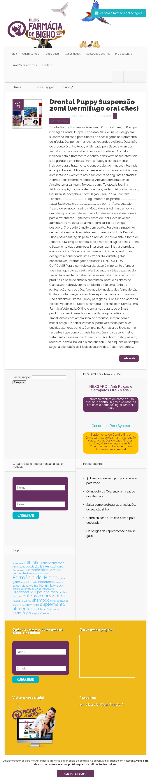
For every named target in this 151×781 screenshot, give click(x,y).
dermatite (19, 573)
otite (33, 592)
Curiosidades (73, 53)
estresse (44, 573)
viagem (35, 613)
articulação (32, 566)
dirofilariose (33, 573)
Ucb (35, 609)
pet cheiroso (47, 592)
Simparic (54, 601)
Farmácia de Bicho (35, 577)
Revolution (18, 601)
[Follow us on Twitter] (117, 77)
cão (58, 570)
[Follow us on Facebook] (129, 77)
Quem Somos (30, 53)
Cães (52, 570)
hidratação (46, 582)
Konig (44, 585)
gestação (25, 582)
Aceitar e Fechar (75, 773)
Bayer (44, 566)
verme (56, 609)
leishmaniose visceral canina (27, 589)
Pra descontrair (124, 53)
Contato (47, 65)
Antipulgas (19, 566)
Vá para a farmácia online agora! (121, 13)
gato (61, 578)
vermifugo (22, 613)
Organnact (21, 592)
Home (17, 87)
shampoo (41, 600)
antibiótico (32, 562)
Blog (14, 53)
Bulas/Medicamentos (24, 65)
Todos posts (51, 53)
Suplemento (30, 605)
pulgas (17, 596)
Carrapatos (19, 570)
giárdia (34, 582)
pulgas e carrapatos (43, 595)
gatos (17, 582)
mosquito (48, 588)
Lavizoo (56, 585)
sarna (27, 600)
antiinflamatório (53, 563)
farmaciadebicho (79, 116)
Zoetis (44, 613)
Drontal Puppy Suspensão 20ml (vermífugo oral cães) (94, 105)
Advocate (17, 563)
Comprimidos (37, 570)
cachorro (56, 566)
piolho (63, 592)
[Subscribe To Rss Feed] (140, 77)
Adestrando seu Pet (98, 53)
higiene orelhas (29, 585)
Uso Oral (45, 609)
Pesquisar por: (22, 377)
